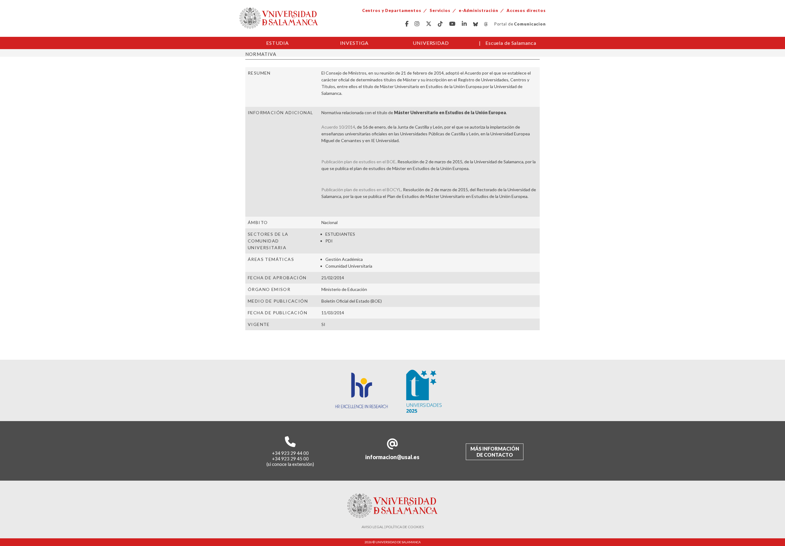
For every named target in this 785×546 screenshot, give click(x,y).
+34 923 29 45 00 (290, 458)
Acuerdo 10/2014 (338, 127)
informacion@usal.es (392, 457)
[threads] (486, 24)
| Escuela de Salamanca (507, 43)
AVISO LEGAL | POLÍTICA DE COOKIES (393, 527)
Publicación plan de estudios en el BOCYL (361, 189)
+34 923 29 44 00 (290, 453)
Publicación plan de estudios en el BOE (358, 161)
